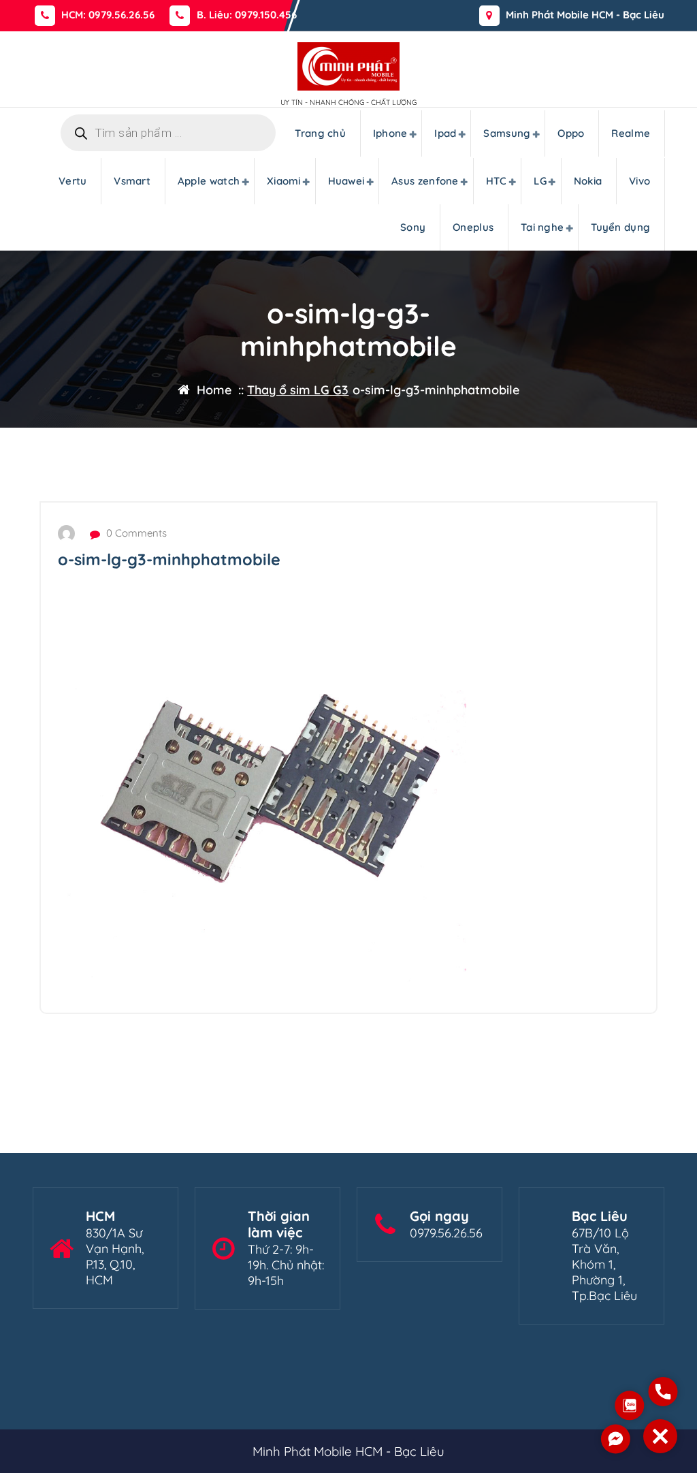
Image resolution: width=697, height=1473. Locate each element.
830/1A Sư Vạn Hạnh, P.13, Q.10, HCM (115, 1256)
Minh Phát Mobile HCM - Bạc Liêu (585, 15)
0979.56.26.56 (446, 1233)
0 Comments (135, 532)
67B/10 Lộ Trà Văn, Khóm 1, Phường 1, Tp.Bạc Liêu (604, 1264)
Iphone (390, 133)
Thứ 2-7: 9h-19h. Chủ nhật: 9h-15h (286, 1264)
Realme (630, 133)
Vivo (639, 180)
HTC (496, 180)
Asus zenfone (425, 180)
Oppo (570, 133)
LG (540, 180)
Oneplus (473, 227)
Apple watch (209, 180)
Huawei (346, 180)
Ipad (445, 133)
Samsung (506, 133)
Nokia (588, 180)
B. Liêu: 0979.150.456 (247, 15)
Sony (412, 227)
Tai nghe (542, 227)
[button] (660, 1436)
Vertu (73, 180)
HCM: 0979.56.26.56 (108, 15)
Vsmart (132, 180)
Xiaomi (284, 180)
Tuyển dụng (620, 227)
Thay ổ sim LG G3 (297, 390)
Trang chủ (320, 133)
